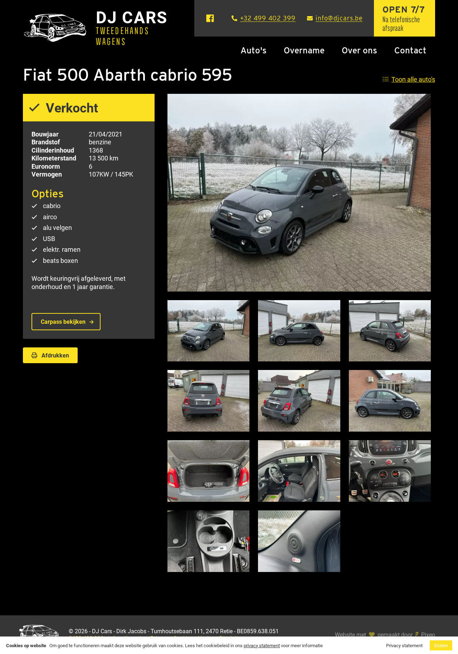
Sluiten (441, 645)
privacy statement (262, 645)
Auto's (253, 50)
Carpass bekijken (63, 321)
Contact (410, 50)
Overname (304, 50)
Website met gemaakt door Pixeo (385, 634)
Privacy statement (404, 645)
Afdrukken (55, 355)
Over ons (359, 50)
